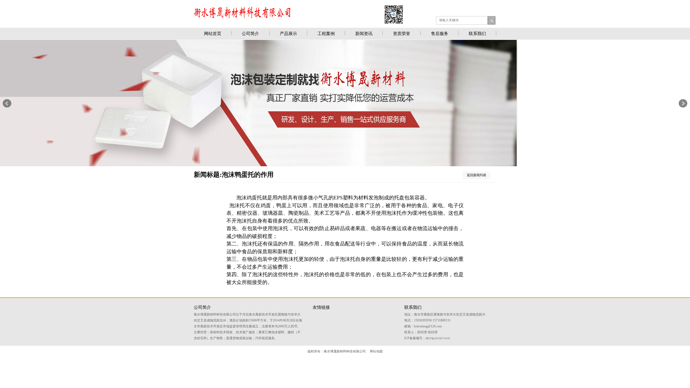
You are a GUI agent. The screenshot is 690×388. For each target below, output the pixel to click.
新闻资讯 (363, 33)
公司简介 (250, 33)
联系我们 (477, 33)
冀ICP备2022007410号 (438, 338)
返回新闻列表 (476, 175)
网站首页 (212, 33)
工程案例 (326, 33)
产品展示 (288, 33)
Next (683, 103)
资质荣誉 (401, 33)
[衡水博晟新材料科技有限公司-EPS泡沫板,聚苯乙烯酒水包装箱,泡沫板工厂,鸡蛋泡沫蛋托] (259, 164)
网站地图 (376, 351)
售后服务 (439, 33)
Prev (7, 103)
